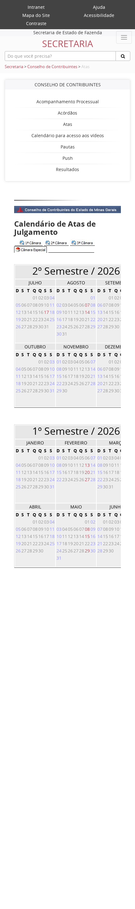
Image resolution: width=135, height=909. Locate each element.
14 (87, 312)
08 (87, 529)
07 (87, 305)
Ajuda (99, 7)
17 (46, 312)
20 (87, 472)
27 (87, 479)
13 (87, 465)
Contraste (36, 23)
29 (87, 551)
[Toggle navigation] (124, 37)
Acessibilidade (99, 15)
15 (87, 536)
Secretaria (14, 66)
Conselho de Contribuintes (52, 66)
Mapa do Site (36, 15)
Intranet (36, 7)
